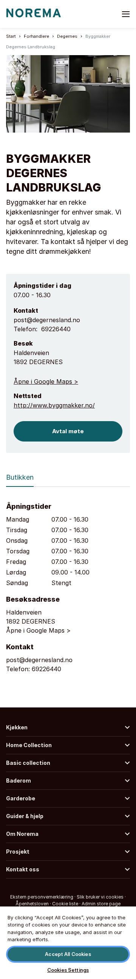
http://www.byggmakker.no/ (54, 405)
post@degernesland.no (47, 320)
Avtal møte (68, 431)
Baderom (18, 780)
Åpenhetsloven (32, 903)
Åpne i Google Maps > (46, 381)
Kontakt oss (22, 869)
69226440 (56, 329)
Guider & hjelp (24, 816)
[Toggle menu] (126, 14)
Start (11, 36)
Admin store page (101, 903)
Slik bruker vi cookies (100, 897)
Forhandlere (36, 36)
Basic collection (28, 763)
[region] (68, 942)
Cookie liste (65, 903)
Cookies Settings (68, 970)
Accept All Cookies (68, 954)
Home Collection (29, 745)
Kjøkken (17, 727)
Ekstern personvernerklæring (41, 897)
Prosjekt (17, 851)
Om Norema (22, 834)
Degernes (67, 36)
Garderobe (20, 798)
